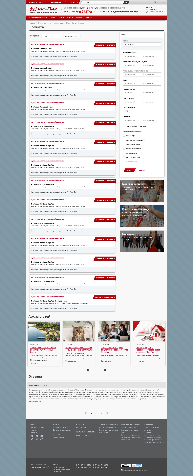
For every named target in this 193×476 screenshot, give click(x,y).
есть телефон (131, 136)
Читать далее (35, 363)
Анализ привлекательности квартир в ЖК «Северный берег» (43, 350)
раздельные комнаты (133, 149)
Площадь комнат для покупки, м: (135, 71)
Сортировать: (35, 36)
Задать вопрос (81, 427)
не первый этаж (131, 153)
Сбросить (141, 170)
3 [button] (98, 370)
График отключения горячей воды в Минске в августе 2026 (79, 349)
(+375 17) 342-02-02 (100, 467)
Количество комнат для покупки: (135, 62)
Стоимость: (127, 117)
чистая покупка (131, 162)
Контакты (33, 432)
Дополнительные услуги (62, 430)
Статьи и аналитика (128, 427)
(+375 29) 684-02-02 (83, 465)
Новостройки (103, 432)
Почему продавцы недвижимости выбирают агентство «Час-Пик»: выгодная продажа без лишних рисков (148, 350)
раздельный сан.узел (133, 144)
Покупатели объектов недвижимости (51, 23)
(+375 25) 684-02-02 (100, 465)
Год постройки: (128, 98)
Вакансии (33, 430)
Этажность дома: (129, 89)
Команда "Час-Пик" (37, 427)
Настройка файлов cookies (154, 442)
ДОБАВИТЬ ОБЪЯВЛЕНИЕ (85, 432)
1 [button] (91, 370)
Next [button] (105, 370)
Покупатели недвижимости (108, 430)
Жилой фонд (71, 23)
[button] (142, 44)
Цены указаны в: (129, 108)
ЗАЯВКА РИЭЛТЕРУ (83, 436)
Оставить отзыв (58, 437)
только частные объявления (136, 126)
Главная (32, 23)
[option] (43, 344)
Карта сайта (125, 440)
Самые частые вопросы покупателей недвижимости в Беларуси (114, 350)
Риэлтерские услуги (60, 427)
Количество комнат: (130, 52)
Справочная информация (130, 437)
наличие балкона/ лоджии (135, 140)
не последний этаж (133, 157)
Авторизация (161, 2)
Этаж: (125, 80)
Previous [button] (88, 370)
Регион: (126, 41)
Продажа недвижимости (107, 427)
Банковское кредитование (130, 435)
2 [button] (95, 370)
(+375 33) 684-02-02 (83, 467)
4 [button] (101, 370)
